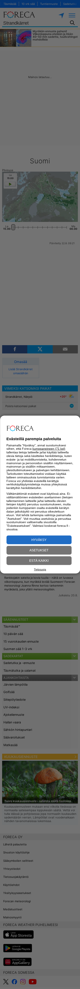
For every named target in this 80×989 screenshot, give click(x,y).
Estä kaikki (39, 560)
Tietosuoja (40, 569)
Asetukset (38, 550)
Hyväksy (39, 540)
